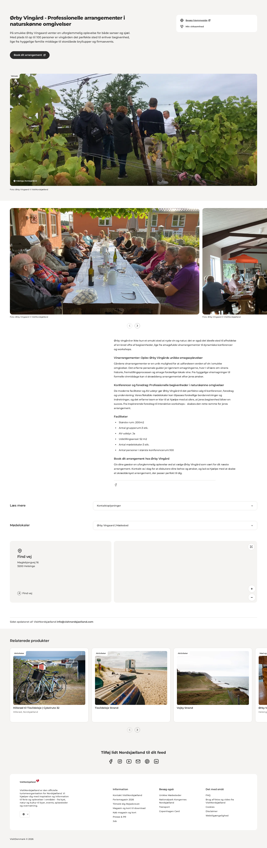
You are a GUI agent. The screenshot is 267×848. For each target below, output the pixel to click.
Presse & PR (119, 816)
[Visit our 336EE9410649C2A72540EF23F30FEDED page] (138, 761)
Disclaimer (212, 811)
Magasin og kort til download (129, 808)
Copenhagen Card (169, 811)
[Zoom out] (252, 597)
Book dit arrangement (28, 55)
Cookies (210, 807)
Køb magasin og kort (124, 812)
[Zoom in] (252, 588)
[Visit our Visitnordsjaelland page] (129, 761)
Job (115, 821)
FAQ (208, 795)
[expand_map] (251, 546)
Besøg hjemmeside (197, 20)
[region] (185, 572)
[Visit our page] (110, 761)
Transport (164, 807)
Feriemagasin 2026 (123, 799)
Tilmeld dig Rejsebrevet (126, 803)
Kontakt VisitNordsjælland (127, 795)
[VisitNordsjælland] (29, 781)
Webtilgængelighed (217, 815)
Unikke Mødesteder (170, 795)
